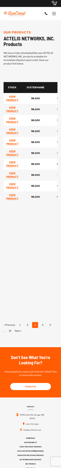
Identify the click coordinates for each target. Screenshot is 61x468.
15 (10, 330)
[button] (55, 3)
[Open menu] (53, 13)
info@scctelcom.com (32, 430)
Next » (18, 330)
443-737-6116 (47, 13)
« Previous (9, 325)
